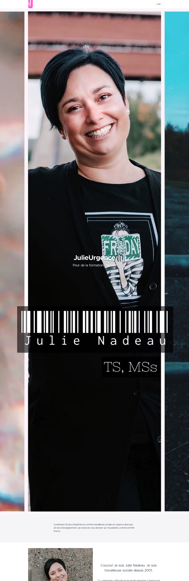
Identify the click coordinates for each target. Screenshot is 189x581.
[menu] (157, 4)
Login (158, 4)
